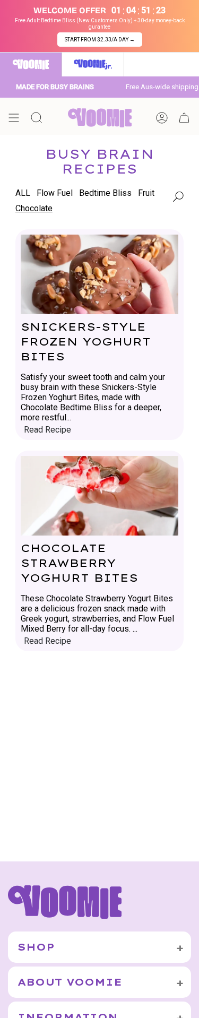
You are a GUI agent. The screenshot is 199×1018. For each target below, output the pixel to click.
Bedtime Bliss (105, 193)
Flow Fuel (55, 193)
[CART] (184, 118)
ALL (22, 193)
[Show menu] (13, 118)
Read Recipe (47, 430)
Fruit (146, 193)
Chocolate (34, 208)
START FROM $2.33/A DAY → (100, 39)
